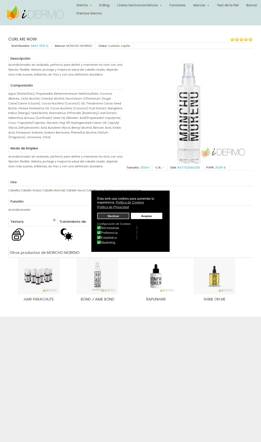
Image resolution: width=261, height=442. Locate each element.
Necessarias (110, 228)
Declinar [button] (113, 215)
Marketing (108, 242)
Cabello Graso (31, 190)
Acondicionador (19, 210)
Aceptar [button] (146, 215)
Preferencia (109, 233)
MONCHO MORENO (79, 46)
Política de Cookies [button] (130, 202)
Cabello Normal (53, 190)
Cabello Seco (75, 190)
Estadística (109, 237)
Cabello (13, 190)
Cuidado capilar (119, 46)
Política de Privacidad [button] (113, 207)
